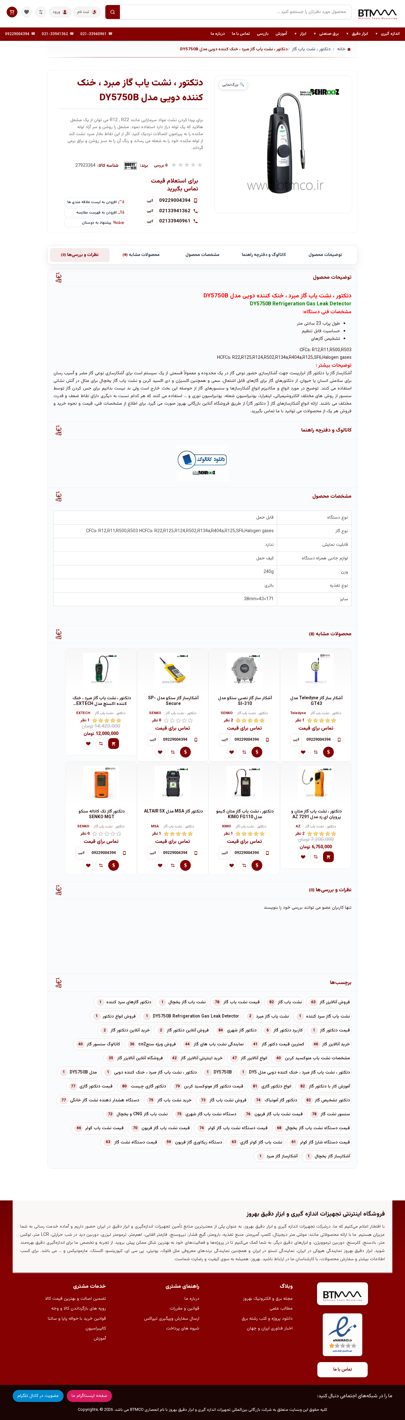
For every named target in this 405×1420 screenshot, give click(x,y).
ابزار (300, 34)
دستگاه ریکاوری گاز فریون (198, 1142)
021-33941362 (55, 34)
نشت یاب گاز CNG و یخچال (142, 1114)
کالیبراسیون (95, 1328)
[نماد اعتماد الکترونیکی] (342, 1334)
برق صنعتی (326, 34)
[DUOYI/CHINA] (130, 165)
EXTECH (83, 713)
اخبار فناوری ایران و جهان (270, 1328)
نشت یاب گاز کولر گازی (261, 1142)
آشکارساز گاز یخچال (332, 1156)
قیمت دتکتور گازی (96, 1086)
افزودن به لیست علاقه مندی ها (92, 202)
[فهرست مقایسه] (40, 12)
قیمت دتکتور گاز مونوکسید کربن (213, 1086)
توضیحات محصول (325, 255)
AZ (298, 827)
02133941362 (174, 211)
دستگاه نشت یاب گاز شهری (210, 1114)
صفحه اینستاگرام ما (89, 1395)
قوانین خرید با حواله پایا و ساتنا (77, 1318)
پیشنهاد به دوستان (96, 223)
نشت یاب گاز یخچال (187, 1002)
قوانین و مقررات (184, 1308)
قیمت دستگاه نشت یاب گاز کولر (238, 1128)
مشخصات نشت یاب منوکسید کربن (317, 1058)
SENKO (227, 713)
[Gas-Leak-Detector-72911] (315, 784)
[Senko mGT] (100, 784)
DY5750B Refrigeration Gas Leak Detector (196, 1016)
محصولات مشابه (140, 255)
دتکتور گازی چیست (148, 1086)
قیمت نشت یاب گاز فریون (278, 1114)
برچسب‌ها (341, 983)
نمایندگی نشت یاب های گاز (219, 1044)
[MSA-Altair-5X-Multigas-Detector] (172, 784)
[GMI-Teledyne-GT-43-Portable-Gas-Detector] (315, 671)
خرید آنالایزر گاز (336, 1044)
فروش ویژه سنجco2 (157, 1044)
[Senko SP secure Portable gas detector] (172, 671)
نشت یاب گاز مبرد (272, 1016)
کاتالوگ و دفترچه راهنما (264, 255)
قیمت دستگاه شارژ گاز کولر (325, 1142)
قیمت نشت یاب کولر (104, 1128)
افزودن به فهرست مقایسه (96, 212)
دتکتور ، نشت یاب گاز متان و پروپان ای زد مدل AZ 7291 (316, 814)
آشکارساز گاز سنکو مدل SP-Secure (173, 701)
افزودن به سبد (113, 743)
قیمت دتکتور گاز (335, 1030)
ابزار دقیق (357, 34)
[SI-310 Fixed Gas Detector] (244, 671)
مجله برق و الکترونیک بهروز (268, 1298)
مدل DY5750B (83, 1072)
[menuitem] (387, 34)
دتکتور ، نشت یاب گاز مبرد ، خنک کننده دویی (155, 1072)
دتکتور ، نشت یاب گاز (326, 713)
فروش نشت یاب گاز (227, 1100)
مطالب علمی (281, 1308)
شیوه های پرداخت (182, 1328)
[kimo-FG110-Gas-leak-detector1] (244, 784)
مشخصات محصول (202, 255)
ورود (56, 12)
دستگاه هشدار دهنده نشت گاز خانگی (104, 1100)
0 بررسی (161, 166)
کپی (150, 200)
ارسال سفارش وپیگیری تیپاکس (171, 1318)
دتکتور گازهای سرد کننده (128, 1002)
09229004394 (17, 34)
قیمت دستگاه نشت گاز (135, 1142)
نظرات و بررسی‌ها (79, 255)
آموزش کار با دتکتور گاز (329, 1086)
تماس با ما (241, 34)
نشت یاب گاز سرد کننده (328, 1016)
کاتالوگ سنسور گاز (103, 1044)
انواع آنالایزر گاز (254, 1058)
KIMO (226, 827)
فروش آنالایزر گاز (335, 1002)
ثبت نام (83, 12)
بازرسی (263, 34)
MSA (155, 827)
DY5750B (223, 1072)
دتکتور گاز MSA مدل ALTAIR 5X (173, 812)
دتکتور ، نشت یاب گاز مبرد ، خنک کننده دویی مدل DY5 (299, 1072)
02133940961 (174, 221)
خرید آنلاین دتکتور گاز (130, 1030)
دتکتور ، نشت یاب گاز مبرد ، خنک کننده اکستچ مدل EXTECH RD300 (101, 701)
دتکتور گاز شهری (242, 1030)
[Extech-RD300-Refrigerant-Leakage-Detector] (100, 671)
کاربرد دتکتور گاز (288, 1030)
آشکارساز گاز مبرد (281, 1156)
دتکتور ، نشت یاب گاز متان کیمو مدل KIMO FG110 (245, 814)
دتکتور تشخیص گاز (332, 1100)
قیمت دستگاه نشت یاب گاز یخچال (317, 1128)
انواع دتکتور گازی (276, 1086)
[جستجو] (112, 12)
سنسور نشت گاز (335, 1114)
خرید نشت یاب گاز (174, 1100)
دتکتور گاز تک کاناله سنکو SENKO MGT (101, 814)
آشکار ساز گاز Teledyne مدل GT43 (316, 701)
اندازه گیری (387, 34)
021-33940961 (93, 34)
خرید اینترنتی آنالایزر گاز (202, 1058)
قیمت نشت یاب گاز (241, 1002)
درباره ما (218, 34)
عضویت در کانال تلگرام (38, 1395)
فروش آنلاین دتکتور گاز (188, 1030)
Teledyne (298, 713)
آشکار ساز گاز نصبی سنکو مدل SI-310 (245, 701)
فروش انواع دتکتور (119, 1016)
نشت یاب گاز (290, 1002)
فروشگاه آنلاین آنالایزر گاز (140, 1058)
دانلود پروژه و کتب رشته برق (267, 1318)
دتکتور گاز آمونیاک (281, 1100)
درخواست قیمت (328, 752)
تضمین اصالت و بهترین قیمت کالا (75, 1298)
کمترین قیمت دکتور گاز (283, 1044)
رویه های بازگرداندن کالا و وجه (78, 1308)
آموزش (281, 34)
